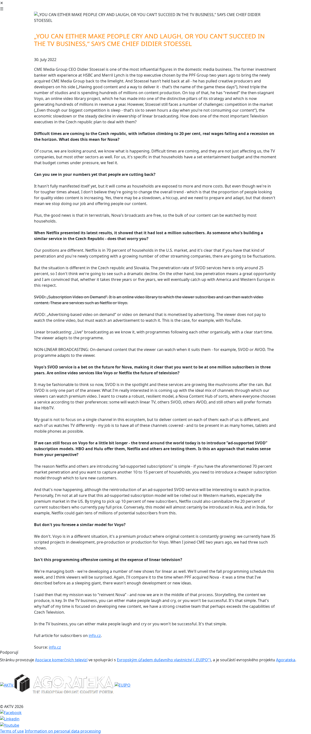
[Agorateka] (64, 684)
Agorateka (285, 659)
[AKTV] (7, 684)
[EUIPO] (122, 684)
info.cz (95, 635)
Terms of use (12, 731)
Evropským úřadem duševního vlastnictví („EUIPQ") (164, 659)
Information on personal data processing (63, 731)
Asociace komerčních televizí (61, 659)
